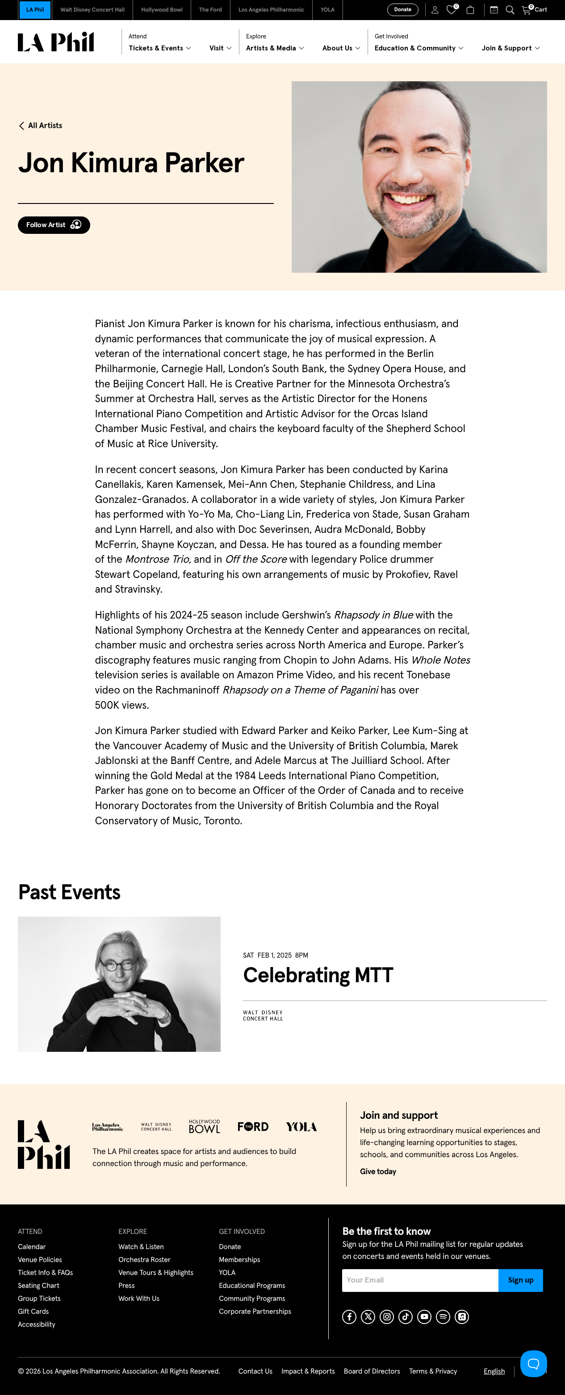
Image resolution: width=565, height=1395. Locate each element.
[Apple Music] (462, 1317)
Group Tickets (39, 1299)
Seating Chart (38, 1286)
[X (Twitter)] (368, 1317)
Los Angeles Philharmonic (271, 10)
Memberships (239, 1260)
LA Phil (35, 10)
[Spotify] (443, 1317)
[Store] (471, 10)
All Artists (45, 126)
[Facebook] (349, 1317)
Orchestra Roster (144, 1260)
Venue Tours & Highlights (155, 1273)
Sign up (521, 1280)
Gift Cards (33, 1312)
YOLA (328, 10)
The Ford (210, 10)
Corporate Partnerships (255, 1312)
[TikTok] (405, 1317)
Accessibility (36, 1325)
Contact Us (255, 1371)
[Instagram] (387, 1317)
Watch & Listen (141, 1247)
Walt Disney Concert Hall (92, 10)
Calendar (32, 1247)
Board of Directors (372, 1371)
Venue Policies (40, 1260)
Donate (402, 9)
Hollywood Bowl (162, 10)
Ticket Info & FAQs (45, 1273)
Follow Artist (46, 224)
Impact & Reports (308, 1371)
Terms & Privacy (433, 1371)
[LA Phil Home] (56, 42)
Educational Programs (252, 1286)
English (494, 1371)
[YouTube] (424, 1317)
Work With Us (138, 1299)
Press (126, 1286)
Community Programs (252, 1299)
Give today (378, 1172)
